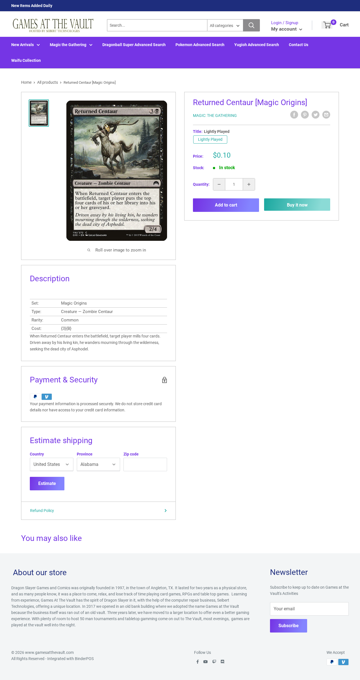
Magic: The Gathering (215, 115)
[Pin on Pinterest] (305, 115)
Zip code (131, 454)
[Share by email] (326, 115)
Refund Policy (42, 510)
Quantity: (201, 184)
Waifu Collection (26, 60)
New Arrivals (22, 44)
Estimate (47, 483)
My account (284, 29)
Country (37, 454)
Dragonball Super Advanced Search (134, 44)
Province (85, 454)
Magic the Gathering (68, 44)
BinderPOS (84, 658)
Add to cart (226, 205)
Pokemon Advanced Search (200, 44)
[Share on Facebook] (294, 115)
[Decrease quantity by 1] (219, 184)
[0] (326, 25)
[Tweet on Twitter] (316, 115)
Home (26, 82)
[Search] (251, 25)
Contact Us (298, 44)
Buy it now (297, 205)
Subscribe (288, 625)
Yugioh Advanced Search (256, 44)
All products (47, 82)
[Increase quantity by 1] (249, 184)
